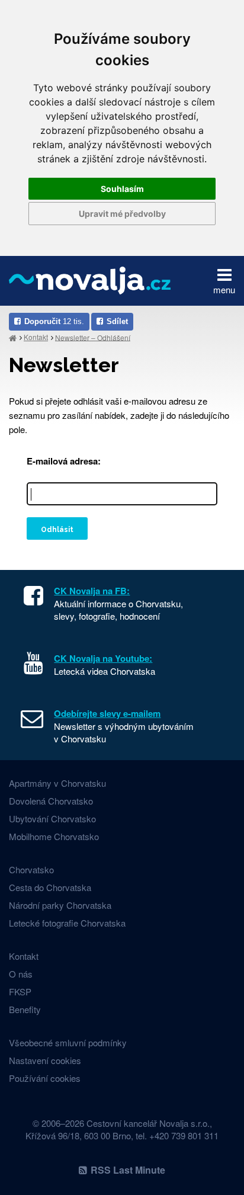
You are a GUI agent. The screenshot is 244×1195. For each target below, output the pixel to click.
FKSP (20, 991)
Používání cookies (45, 1078)
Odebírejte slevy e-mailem (107, 713)
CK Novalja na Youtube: (103, 658)
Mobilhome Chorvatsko (54, 836)
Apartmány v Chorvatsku (57, 783)
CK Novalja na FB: (92, 590)
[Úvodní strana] (13, 337)
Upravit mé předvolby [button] (122, 214)
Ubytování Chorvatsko (52, 818)
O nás (21, 973)
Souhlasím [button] (122, 189)
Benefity (25, 1009)
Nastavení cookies (45, 1060)
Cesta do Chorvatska (50, 887)
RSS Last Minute (128, 1170)
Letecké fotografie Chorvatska (67, 923)
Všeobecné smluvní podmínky (68, 1042)
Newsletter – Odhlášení (92, 337)
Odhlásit (57, 530)
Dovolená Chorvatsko (51, 800)
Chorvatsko (31, 869)
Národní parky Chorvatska (60, 905)
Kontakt (36, 337)
